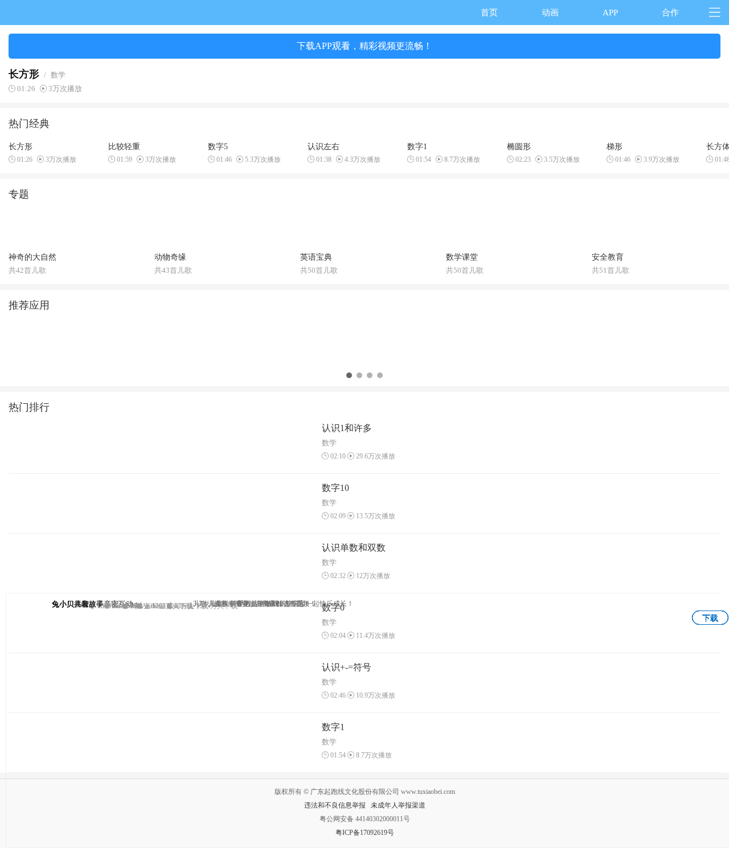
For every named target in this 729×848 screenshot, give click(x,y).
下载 (710, 618)
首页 (489, 12)
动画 (550, 12)
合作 (670, 12)
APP (610, 12)
